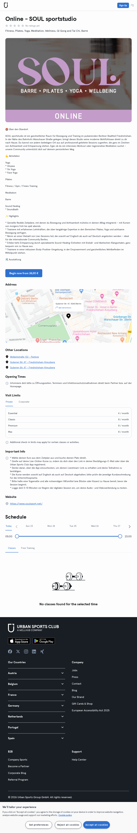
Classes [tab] (12, 547)
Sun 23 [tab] (29, 525)
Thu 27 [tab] (116, 525)
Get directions (64, 307)
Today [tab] (9, 525)
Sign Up (123, 5)
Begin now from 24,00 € (23, 273)
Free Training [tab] (28, 547)
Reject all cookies (68, 824)
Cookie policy (65, 815)
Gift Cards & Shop (82, 703)
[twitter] (18, 652)
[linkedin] (34, 652)
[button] (36, 673)
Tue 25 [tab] (73, 525)
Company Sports (17, 759)
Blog (74, 690)
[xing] (42, 652)
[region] (68, 817)
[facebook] (10, 652)
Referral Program (18, 779)
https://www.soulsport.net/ (26, 503)
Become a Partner (18, 766)
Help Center (79, 759)
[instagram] (26, 652)
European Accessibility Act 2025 (90, 710)
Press (75, 677)
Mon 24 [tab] (51, 525)
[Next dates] (129, 526)
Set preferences (38, 824)
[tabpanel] (68, 581)
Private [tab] (9, 401)
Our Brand (78, 697)
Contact (76, 683)
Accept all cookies (96, 824)
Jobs (74, 670)
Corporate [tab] (24, 401)
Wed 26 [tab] (95, 525)
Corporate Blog (17, 773)
